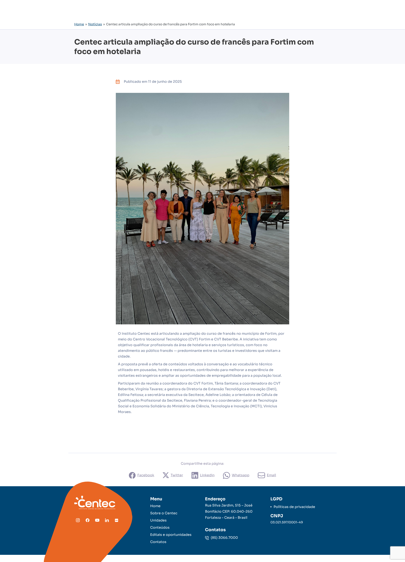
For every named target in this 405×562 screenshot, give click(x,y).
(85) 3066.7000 (224, 537)
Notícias (95, 24)
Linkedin (207, 475)
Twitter (177, 475)
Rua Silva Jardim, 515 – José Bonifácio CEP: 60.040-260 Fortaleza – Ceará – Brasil (228, 511)
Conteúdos (160, 527)
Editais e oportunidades (171, 534)
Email (271, 475)
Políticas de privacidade (294, 507)
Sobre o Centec (163, 513)
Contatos (158, 542)
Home (79, 24)
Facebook (145, 475)
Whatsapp (240, 475)
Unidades (158, 520)
